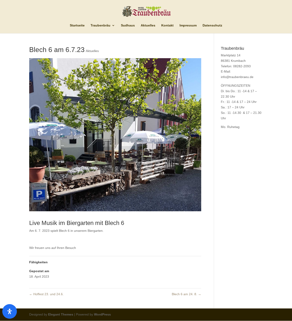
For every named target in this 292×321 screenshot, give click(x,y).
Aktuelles (148, 25)
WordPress (102, 314)
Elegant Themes (60, 314)
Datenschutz (212, 25)
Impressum (188, 25)
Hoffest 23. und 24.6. (46, 294)
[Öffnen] (9, 311)
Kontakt (167, 25)
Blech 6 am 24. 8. (186, 294)
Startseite (77, 25)
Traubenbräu (100, 25)
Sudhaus (128, 25)
